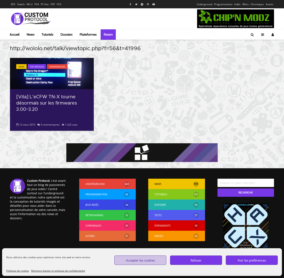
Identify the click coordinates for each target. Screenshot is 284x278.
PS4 (37, 4)
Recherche (245, 192)
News (31, 34)
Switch (21, 4)
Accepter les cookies (140, 260)
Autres (269, 4)
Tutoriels (47, 34)
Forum (108, 34)
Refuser (196, 260)
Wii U (30, 4)
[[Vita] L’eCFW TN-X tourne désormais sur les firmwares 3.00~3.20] (52, 73)
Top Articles (37, 66)
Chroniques (257, 4)
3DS (13, 4)
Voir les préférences (252, 260)
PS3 (59, 4)
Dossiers (67, 34)
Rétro (245, 4)
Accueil (15, 34)
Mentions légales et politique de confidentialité (58, 271)
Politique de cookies (17, 271)
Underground (204, 4)
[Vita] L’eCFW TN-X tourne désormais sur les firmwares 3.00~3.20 (46, 103)
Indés (237, 4)
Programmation (223, 4)
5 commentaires (50, 124)
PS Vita (45, 4)
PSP (53, 4)
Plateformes (88, 34)
